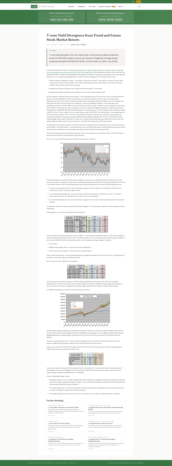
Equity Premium (81, 44)
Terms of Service (61, 463)
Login (133, 1)
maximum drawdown (69, 117)
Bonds (73, 44)
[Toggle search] (139, 6)
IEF (76, 121)
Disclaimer (40, 463)
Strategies (81, 6)
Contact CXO (73, 463)
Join (138, 1)
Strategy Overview (69, 13)
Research (72, 6)
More (120, 6)
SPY (70, 121)
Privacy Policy (50, 463)
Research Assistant (107, 6)
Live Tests (92, 6)
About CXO (32, 463)
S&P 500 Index (99, 119)
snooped (77, 85)
